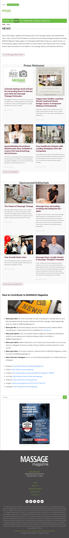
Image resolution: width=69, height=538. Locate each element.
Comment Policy (36, 531)
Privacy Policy (17, 531)
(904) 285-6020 (34, 472)
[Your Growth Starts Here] (18, 244)
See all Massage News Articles (13, 55)
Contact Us (46, 21)
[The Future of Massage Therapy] (18, 193)
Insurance (6, 21)
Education (37, 21)
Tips (20, 21)
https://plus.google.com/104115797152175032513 (29, 383)
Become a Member (13, 4)
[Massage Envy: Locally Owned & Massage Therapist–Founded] (50, 244)
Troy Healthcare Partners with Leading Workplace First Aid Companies (49, 148)
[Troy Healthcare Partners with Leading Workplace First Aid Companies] (50, 133)
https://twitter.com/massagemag (22, 370)
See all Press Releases (10, 172)
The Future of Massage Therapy (18, 206)
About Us (35, 486)
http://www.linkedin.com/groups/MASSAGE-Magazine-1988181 (33, 373)
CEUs (12, 21)
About (3, 4)
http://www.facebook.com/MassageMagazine (28, 366)
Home (3, 24)
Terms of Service (26, 531)
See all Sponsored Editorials (12, 284)
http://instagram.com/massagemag (25, 387)
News (16, 21)
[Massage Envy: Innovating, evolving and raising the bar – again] (50, 193)
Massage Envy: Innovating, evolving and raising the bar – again (49, 208)
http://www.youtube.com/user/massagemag (27, 376)
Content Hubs (28, 21)
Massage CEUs (35, 492)
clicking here (47, 330)
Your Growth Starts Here (15, 257)
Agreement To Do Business (48, 531)
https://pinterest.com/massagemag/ (25, 380)
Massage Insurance (35, 489)
